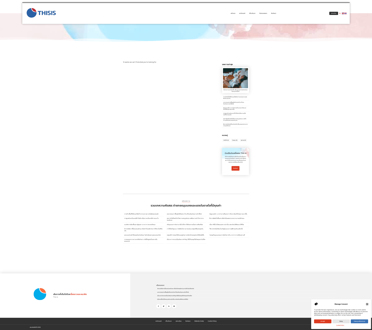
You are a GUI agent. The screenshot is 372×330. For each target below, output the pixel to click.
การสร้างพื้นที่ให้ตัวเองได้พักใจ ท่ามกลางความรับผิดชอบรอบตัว (235, 97)
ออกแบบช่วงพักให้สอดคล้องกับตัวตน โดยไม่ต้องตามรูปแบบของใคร (142, 235)
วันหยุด (234, 140)
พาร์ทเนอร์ (242, 13)
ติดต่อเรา (273, 13)
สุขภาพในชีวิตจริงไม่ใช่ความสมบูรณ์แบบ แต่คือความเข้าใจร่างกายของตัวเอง (234, 119)
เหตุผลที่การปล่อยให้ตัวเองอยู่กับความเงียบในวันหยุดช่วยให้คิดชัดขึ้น (185, 235)
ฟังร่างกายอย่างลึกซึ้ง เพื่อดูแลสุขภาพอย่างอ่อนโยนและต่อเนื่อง (235, 90)
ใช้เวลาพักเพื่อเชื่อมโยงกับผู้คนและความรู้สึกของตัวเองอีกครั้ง (226, 229)
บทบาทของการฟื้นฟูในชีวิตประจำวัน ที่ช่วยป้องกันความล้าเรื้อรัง (233, 103)
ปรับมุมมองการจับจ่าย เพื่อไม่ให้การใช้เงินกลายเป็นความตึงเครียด (185, 224)
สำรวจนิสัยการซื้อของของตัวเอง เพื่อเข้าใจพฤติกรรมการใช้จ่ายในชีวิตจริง (175, 289)
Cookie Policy (340, 325)
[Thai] (345, 13)
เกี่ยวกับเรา (252, 13)
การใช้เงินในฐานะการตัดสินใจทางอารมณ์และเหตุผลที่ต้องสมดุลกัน (185, 229)
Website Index (199, 321)
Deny (341, 321)
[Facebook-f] (158, 306)
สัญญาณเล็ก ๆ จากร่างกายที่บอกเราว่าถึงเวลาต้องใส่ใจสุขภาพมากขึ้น (234, 108)
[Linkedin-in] (169, 306)
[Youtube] (174, 306)
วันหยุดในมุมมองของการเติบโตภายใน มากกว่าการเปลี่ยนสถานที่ (227, 235)
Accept (323, 321)
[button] (367, 304)
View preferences (359, 321)
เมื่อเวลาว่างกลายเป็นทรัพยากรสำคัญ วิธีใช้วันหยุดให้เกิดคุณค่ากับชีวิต (186, 239)
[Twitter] (163, 306)
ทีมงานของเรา (263, 13)
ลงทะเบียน (179, 321)
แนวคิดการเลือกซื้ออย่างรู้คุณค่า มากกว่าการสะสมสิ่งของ (139, 224)
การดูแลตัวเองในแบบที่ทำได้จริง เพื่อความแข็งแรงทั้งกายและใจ (234, 114)
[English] (343, 13)
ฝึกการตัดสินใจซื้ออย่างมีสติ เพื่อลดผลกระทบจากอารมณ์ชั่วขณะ (235, 125)
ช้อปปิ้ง (226, 140)
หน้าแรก (233, 13)
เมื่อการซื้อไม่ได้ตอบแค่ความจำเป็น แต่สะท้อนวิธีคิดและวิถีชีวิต (226, 224)
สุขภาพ (243, 140)
